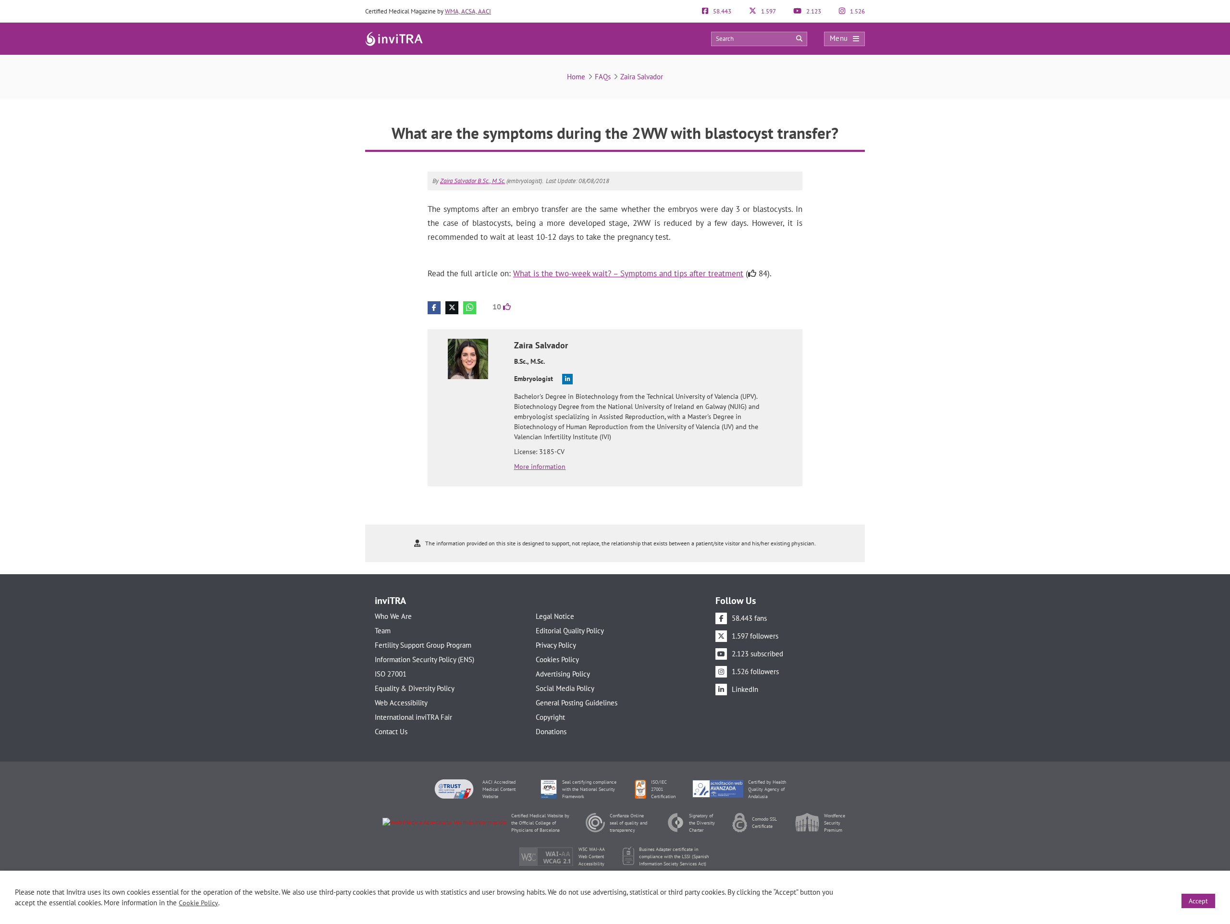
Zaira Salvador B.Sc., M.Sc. (472, 181)
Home (576, 76)
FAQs (603, 76)
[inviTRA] (394, 38)
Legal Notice (555, 616)
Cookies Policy (557, 659)
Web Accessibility (401, 702)
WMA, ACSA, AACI (468, 11)
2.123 (813, 11)
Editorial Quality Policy (570, 630)
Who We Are (393, 616)
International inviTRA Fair (413, 717)
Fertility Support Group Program (423, 645)
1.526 (857, 11)
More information (540, 466)
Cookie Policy (198, 902)
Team (383, 630)
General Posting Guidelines (576, 702)
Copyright (550, 717)
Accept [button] (1198, 901)
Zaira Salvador (641, 76)
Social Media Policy (565, 688)
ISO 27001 (390, 674)
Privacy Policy (556, 645)
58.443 (721, 11)
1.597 (768, 11)
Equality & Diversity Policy (415, 688)
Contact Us (391, 731)
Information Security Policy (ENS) (424, 659)
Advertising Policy (563, 674)
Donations (551, 731)
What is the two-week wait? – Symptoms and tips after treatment (628, 273)
